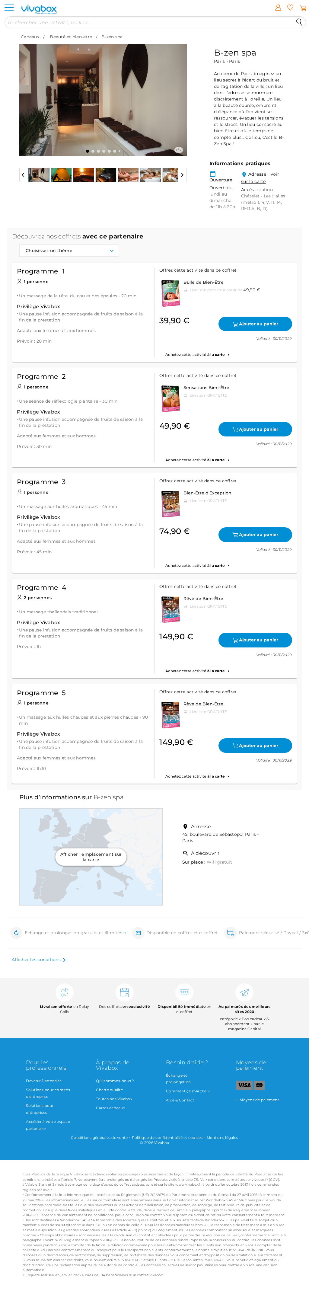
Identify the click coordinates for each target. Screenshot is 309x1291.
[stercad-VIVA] (259, 1088)
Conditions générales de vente (99, 1137)
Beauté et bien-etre (71, 37)
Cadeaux (30, 37)
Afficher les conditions (36, 959)
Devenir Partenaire (44, 1080)
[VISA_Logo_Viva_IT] (244, 1088)
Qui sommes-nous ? (115, 1080)
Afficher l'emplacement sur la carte (91, 857)
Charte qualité (109, 1090)
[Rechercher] (299, 22)
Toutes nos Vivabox (114, 1099)
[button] (27, 95)
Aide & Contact (180, 1100)
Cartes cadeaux (110, 1108)
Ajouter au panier (258, 324)
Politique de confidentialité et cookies (167, 1137)
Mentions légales (222, 1137)
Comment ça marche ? (188, 1091)
